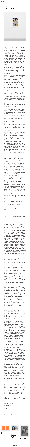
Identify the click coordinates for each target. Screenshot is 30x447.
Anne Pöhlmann (4, 1)
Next (27, 417)
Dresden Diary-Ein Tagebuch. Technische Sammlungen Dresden (14, 435)
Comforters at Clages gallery (4, 433)
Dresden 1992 (23, 438)
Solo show (12, 438)
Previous (3, 417)
